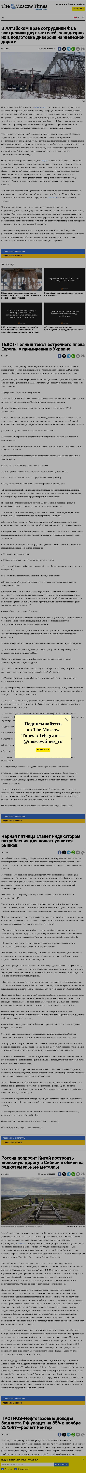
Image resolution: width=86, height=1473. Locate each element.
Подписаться (43, 753)
